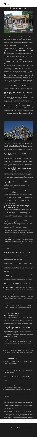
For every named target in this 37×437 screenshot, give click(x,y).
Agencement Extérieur (19, 10)
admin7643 (7, 10)
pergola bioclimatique (13, 215)
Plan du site (20, 427)
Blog (24, 10)
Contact (26, 427)
